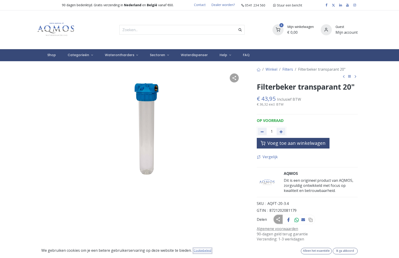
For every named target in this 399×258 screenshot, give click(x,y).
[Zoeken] (240, 29)
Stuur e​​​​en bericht (289, 5)
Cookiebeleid (202, 250)
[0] (278, 29)
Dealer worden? (223, 5)
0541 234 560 (254, 5)
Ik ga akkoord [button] (345, 251)
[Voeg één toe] (281, 131)
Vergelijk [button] (270, 156)
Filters (287, 69)
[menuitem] (51, 55)
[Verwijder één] (262, 131)
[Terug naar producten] (349, 76)
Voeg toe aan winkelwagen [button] (296, 143)
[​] (326, 5)
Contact (200, 5)
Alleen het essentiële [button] (316, 251)
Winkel (271, 69)
